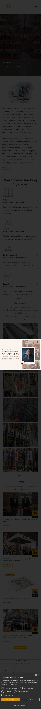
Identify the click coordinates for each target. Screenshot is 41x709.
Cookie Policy (13, 684)
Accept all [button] (10, 699)
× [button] (39, 675)
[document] (20, 354)
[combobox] (36, 675)
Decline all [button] (30, 699)
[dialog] (20, 691)
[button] (20, 705)
